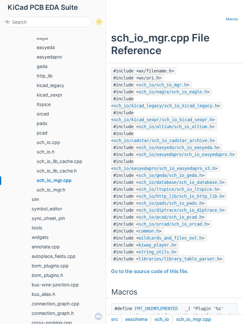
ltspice (44, 104)
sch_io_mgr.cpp (54, 180)
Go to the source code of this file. (149, 271)
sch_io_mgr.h (51, 189)
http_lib (45, 75)
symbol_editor (47, 208)
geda (42, 66)
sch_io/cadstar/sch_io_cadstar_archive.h (163, 140)
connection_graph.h (53, 313)
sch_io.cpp (48, 142)
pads (42, 123)
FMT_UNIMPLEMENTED (156, 308)
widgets (40, 237)
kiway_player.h (156, 244)
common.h (149, 231)
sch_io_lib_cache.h (57, 170)
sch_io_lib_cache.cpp (59, 161)
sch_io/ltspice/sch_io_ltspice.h (178, 189)
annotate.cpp (46, 246)
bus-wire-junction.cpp (55, 284)
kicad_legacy (50, 85)
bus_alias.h (43, 294)
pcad (42, 132)
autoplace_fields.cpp (54, 256)
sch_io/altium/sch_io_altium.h (175, 126)
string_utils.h (156, 251)
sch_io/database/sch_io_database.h (180, 182)
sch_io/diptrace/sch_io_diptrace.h (180, 210)
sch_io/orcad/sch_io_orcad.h (173, 224)
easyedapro (49, 56)
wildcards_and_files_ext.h (170, 237)
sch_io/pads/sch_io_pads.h (170, 203)
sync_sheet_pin (48, 218)
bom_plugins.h (47, 275)
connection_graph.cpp (55, 303)
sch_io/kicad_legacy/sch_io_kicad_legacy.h (165, 105)
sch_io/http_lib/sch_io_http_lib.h (180, 196)
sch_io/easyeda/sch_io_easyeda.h (178, 147)
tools (37, 227)
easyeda (46, 47)
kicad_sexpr (49, 94)
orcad (43, 113)
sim (35, 199)
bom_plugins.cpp (50, 265)
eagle (42, 37)
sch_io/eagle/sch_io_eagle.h (173, 91)
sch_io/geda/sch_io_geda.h (170, 175)
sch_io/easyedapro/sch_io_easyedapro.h (185, 154)
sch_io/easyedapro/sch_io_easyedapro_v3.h (164, 168)
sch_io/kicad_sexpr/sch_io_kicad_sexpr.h (163, 119)
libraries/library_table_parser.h (179, 258)
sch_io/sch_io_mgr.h (163, 84)
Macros (232, 19)
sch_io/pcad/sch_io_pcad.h (170, 217)
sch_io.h (46, 151)
